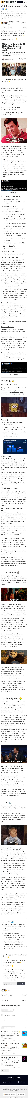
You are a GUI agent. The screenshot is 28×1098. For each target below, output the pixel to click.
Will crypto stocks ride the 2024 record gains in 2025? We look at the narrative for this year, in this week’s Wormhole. (10, 1048)
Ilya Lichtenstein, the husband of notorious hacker (13, 943)
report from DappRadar (16, 392)
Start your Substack (10, 1094)
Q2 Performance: (14, 196)
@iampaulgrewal (14, 192)
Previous (6, 1000)
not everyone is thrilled (10, 776)
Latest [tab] (6, 1028)
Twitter (5, 962)
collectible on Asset (7, 33)
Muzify (15, 35)
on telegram (4, 82)
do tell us (5, 957)
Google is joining (13, 877)
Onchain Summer (7, 327)
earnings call (12, 107)
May (16, 300)
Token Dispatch (11, 21)
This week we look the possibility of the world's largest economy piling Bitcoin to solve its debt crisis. (10, 1061)
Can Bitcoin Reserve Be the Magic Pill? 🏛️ (9, 1058)
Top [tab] (3, 1028)
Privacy (21, 1089)
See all (4, 1070)
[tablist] (7, 1010)
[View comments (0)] (7, 27)
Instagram (11, 962)
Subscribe (19, 2)
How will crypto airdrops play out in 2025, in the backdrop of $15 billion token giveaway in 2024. (10, 1034)
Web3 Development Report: (12, 509)
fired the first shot (6, 850)
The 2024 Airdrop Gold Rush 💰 (10, 1032)
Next (23, 1000)
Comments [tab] (4, 1010)
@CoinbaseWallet (14, 374)
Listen (24, 22)
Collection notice (14, 1090)
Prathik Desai (10, 1051)
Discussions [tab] (12, 1028)
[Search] (25, 1027)
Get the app (21, 1094)
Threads (17, 962)
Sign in (25, 2)
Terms (25, 1089)
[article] (14, 1036)
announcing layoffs (6, 913)
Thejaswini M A (17, 22)
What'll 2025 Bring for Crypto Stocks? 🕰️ (10, 1044)
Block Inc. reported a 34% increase (14, 925)
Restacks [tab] (11, 1010)
